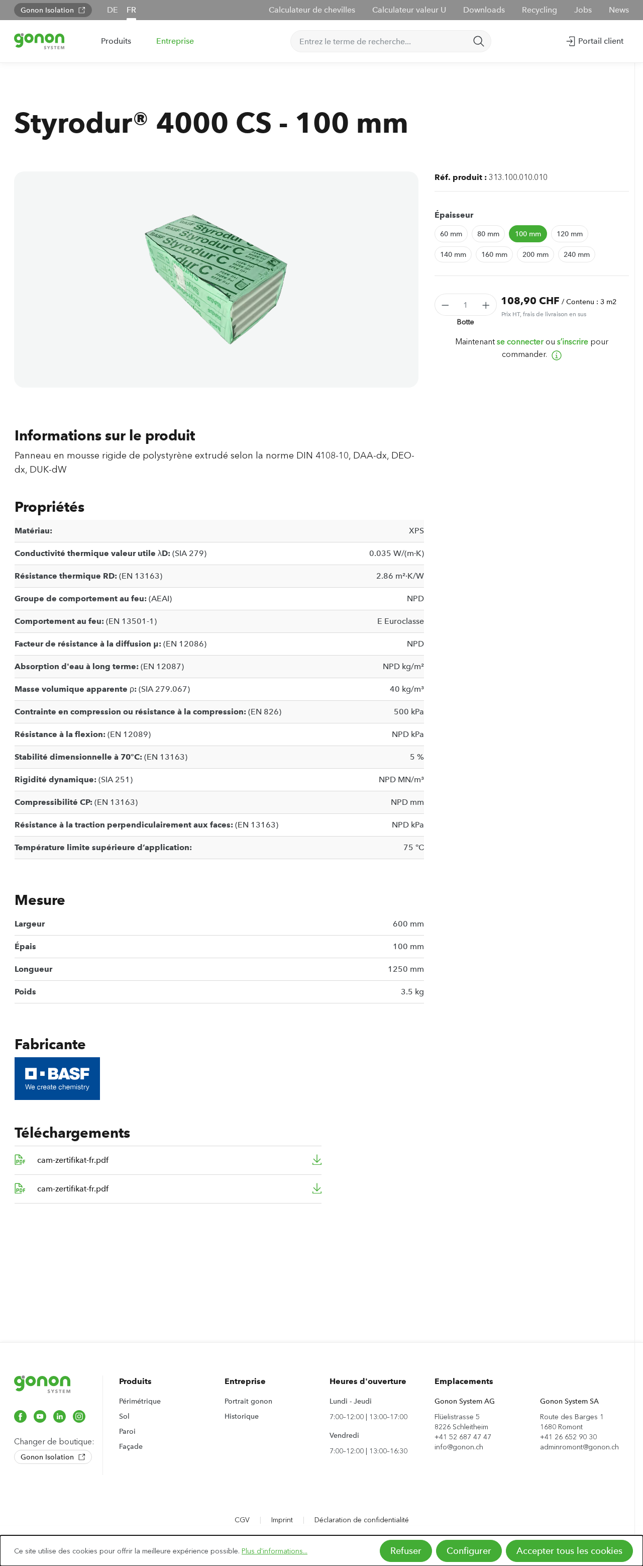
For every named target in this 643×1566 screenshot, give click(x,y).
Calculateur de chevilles (312, 10)
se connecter (520, 341)
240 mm (577, 254)
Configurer (469, 1550)
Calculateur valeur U (409, 10)
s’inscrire (572, 341)
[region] (216, 279)
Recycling (539, 10)
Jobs (583, 10)
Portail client (599, 41)
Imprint (282, 1520)
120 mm (570, 233)
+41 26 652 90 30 (568, 1437)
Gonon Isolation (48, 10)
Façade (131, 1446)
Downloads (484, 10)
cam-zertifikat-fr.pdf (73, 1160)
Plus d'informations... (274, 1551)
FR (131, 10)
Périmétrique (140, 1401)
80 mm (488, 233)
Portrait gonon (248, 1401)
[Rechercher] (479, 41)
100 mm (528, 233)
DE (112, 10)
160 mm (494, 254)
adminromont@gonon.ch (579, 1447)
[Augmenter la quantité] (486, 305)
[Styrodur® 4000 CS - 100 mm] (216, 279)
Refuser (405, 1550)
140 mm (453, 254)
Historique (242, 1416)
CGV (242, 1520)
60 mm (451, 233)
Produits (135, 1381)
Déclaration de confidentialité (361, 1520)
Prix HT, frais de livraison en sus (543, 314)
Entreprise (245, 1381)
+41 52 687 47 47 (463, 1437)
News (619, 10)
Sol (124, 1416)
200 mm (535, 254)
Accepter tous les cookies (569, 1550)
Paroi (127, 1431)
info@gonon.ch (459, 1447)
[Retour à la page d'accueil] (39, 41)
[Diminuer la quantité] (445, 305)
